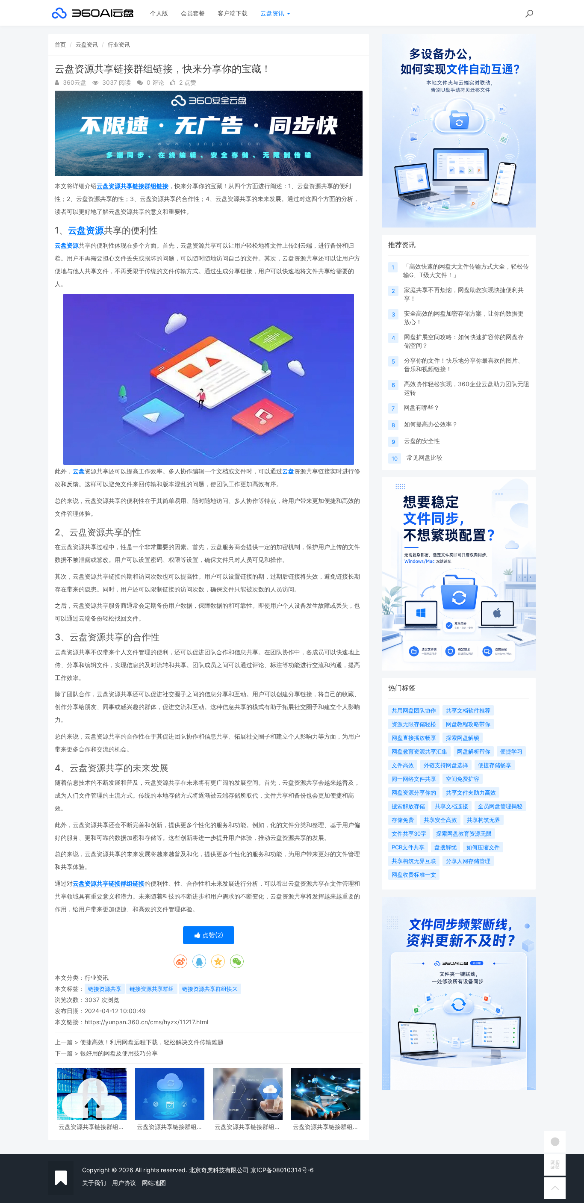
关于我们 (94, 1182)
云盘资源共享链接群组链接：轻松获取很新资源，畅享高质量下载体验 (326, 1126)
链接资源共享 (104, 988)
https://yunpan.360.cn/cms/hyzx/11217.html (146, 1022)
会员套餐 (193, 13)
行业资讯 (119, 44)
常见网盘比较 (424, 457)
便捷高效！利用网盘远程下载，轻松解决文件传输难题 (152, 1042)
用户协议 (124, 1182)
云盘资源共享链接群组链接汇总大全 (91, 1126)
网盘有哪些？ (421, 407)
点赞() (212, 935)
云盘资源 (86, 230)
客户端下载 (233, 13)
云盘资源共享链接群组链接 (132, 185)
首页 (60, 44)
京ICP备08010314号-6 (282, 1169)
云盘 (79, 471)
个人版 (159, 13)
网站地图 (154, 1182)
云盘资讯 (273, 13)
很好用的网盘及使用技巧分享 (119, 1053)
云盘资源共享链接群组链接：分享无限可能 (170, 1126)
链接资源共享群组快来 (210, 988)
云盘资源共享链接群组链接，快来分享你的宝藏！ (247, 1126)
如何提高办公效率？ (431, 424)
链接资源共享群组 (152, 988)
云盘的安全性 (422, 440)
